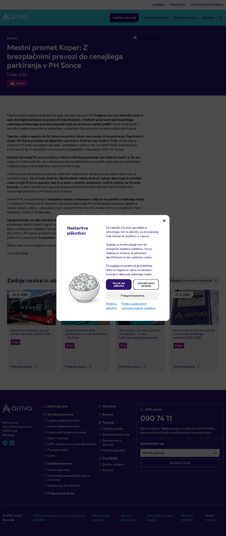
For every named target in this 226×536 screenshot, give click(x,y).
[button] (164, 220)
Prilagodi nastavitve (132, 295)
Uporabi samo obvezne (146, 284)
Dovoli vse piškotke (119, 284)
